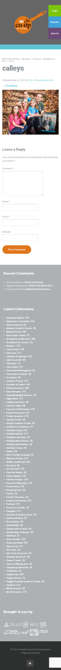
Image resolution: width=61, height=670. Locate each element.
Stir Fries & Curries (19, 553)
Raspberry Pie (47, 80)
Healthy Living (16, 430)
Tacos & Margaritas (19, 564)
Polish (11, 493)
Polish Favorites (17, 497)
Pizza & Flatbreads (19, 483)
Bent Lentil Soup (34, 282)
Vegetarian (15, 574)
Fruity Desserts (17, 416)
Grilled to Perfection (19, 427)
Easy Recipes (16, 391)
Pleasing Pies (15, 490)
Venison (13, 585)
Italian (11, 451)
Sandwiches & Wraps (19, 532)
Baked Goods (16, 332)
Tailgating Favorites (19, 567)
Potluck (13, 504)
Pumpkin (13, 511)
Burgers (13, 346)
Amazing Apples (17, 317)
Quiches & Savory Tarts (21, 514)
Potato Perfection (18, 500)
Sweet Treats (15, 560)
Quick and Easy (16, 518)
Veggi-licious (15, 578)
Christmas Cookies (18, 374)
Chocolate (14, 367)
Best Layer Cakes (17, 335)
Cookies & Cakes (18, 384)
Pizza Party (15, 486)
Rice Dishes (14, 521)
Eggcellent (14, 398)
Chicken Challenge (19, 356)
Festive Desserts (17, 413)
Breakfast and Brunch (20, 339)
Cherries (13, 353)
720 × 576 (32, 80)
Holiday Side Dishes (19, 444)
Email (5, 216)
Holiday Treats (16, 448)
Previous (9, 85)
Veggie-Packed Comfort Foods (25, 581)
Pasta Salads (16, 476)
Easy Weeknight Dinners (21, 395)
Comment (7, 168)
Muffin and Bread (18, 462)
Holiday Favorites (18, 437)
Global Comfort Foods (20, 423)
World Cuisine (16, 592)
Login (55, 10)
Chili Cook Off (15, 360)
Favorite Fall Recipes (20, 409)
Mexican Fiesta (17, 458)
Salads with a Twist (18, 528)
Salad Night (14, 525)
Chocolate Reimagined (20, 370)
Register (54, 22)
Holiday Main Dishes (19, 441)
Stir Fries (13, 550)
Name (6, 201)
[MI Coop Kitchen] (30, 22)
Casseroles (15, 349)
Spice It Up (14, 546)
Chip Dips (13, 363)
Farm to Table (15, 405)
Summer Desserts (18, 557)
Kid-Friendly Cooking (19, 455)
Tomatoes (13, 571)
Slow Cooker (15, 539)
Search (55, 33)
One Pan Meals (16, 472)
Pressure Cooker (17, 507)
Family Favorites (17, 402)
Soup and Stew (17, 543)
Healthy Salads (17, 433)
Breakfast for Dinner (19, 342)
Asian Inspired (16, 325)
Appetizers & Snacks (20, 321)
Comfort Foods (17, 381)
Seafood (13, 535)
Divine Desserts (17, 388)
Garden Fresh (15, 419)
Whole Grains (15, 588)
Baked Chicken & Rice (41, 285)
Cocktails (13, 377)
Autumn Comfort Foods (21, 328)
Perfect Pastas (17, 479)
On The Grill (15, 469)
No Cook (13, 465)
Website (6, 232)
